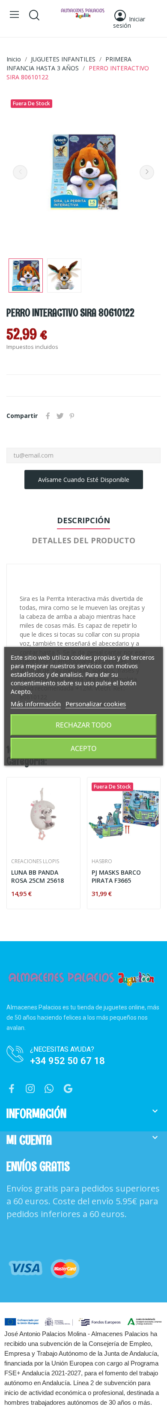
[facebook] (11, 1089)
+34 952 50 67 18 (67, 1060)
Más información (36, 703)
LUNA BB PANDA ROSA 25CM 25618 (37, 876)
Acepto (84, 748)
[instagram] (30, 1089)
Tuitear (60, 415)
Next (147, 172)
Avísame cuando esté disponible (83, 479)
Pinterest (72, 415)
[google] (68, 1089)
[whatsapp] (49, 1089)
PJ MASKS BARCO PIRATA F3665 (116, 876)
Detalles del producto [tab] (83, 540)
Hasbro (102, 861)
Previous (20, 172)
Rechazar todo (84, 725)
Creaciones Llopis (35, 861)
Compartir (48, 415)
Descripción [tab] (83, 520)
